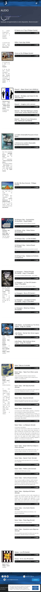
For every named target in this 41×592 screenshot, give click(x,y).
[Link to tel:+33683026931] (24, 576)
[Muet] (35, 33)
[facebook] (3, 576)
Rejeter (35, 588)
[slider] (37, 33)
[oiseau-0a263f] (5, 1)
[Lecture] (16, 33)
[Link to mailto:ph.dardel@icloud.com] (5, 580)
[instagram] (5, 576)
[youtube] (8, 576)
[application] (27, 33)
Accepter (35, 586)
